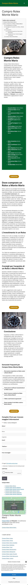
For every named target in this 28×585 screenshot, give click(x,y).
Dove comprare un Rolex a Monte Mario (13, 23)
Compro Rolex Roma (10, 3)
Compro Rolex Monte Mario (10, 22)
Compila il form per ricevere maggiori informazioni (15, 35)
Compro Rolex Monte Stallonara (13, 494)
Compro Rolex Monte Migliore (13, 487)
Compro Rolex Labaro (7, 558)
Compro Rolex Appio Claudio (9, 554)
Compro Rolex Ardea (7, 538)
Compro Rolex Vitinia (7, 540)
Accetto (14, 508)
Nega (14, 578)
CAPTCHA (4, 468)
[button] (26, 561)
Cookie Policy (14, 505)
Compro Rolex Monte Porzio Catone (14, 489)
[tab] (14, 378)
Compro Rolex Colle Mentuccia (10, 556)
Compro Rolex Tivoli (7, 547)
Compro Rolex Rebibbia (8, 545)
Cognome (4, 437)
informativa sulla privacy (12, 463)
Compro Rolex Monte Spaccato (13, 492)
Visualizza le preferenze (14, 582)
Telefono (4, 446)
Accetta (14, 574)
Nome (3, 431)
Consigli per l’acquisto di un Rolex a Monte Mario (15, 27)
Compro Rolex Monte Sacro (12, 491)
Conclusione (8, 29)
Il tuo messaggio (6, 452)
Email (3, 440)
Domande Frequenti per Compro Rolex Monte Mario (15, 32)
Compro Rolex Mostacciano (9, 549)
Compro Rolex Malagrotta (8, 551)
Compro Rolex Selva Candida (9, 543)
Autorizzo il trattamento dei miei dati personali (13, 466)
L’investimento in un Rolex (11, 25)
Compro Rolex (6, 521)
